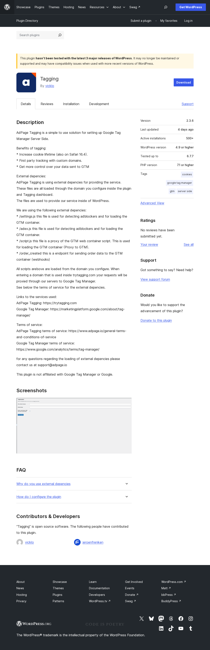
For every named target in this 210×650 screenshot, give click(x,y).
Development (99, 104)
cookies (187, 174)
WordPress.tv (100, 601)
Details (26, 104)
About (20, 582)
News (20, 588)
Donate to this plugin (156, 320)
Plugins (57, 594)
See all (189, 244)
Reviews (47, 104)
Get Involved (134, 582)
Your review (149, 244)
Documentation (99, 588)
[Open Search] (165, 7)
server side (185, 191)
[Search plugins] (60, 35)
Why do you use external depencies (43, 484)
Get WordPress (190, 7)
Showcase (60, 582)
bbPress (168, 594)
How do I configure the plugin (38, 497)
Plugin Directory (27, 20)
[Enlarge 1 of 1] (126, 403)
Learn (93, 582)
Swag (130, 601)
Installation (71, 104)
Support (188, 104)
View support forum (155, 279)
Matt (166, 588)
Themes (58, 588)
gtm (172, 191)
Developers (97, 594)
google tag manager (179, 182)
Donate (132, 594)
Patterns (58, 601)
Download (183, 82)
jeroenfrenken (93, 542)
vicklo (49, 86)
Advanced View (152, 203)
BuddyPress (171, 601)
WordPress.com (173, 582)
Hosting (21, 594)
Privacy (21, 601)
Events (129, 588)
